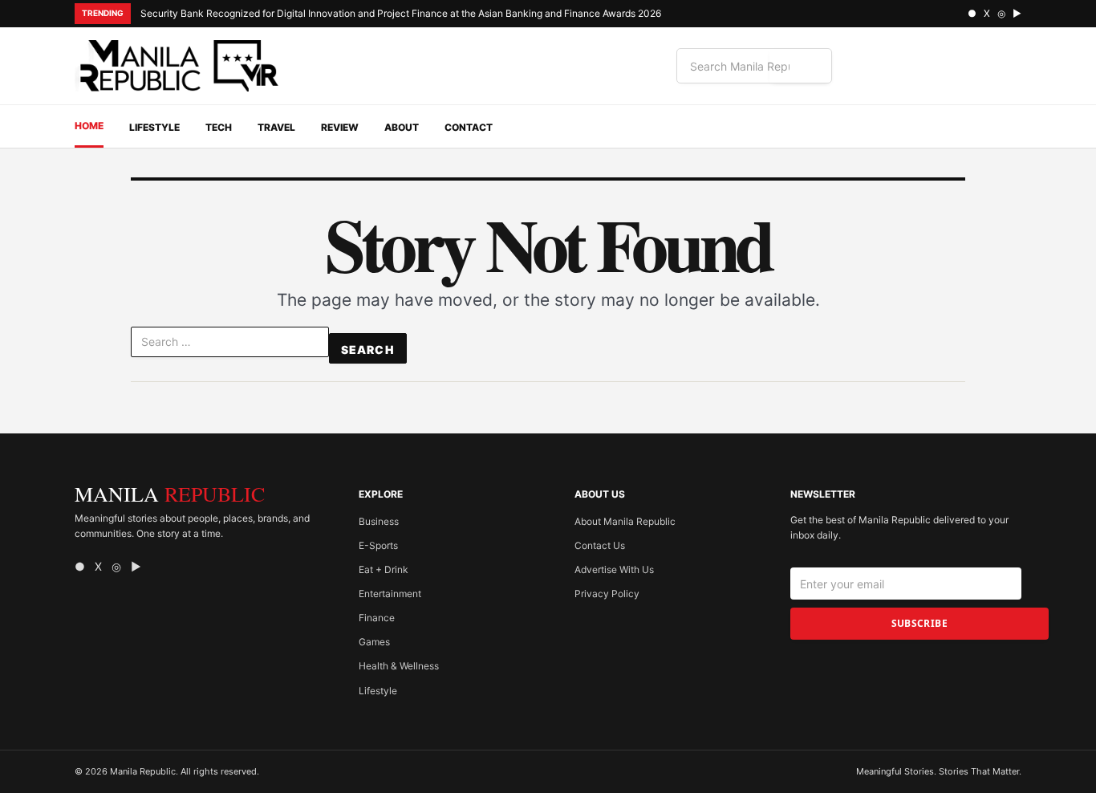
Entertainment (390, 594)
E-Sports (378, 545)
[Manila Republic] (179, 66)
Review (340, 127)
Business (379, 521)
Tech (218, 127)
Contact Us (599, 545)
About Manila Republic (625, 521)
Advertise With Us (614, 569)
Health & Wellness (399, 666)
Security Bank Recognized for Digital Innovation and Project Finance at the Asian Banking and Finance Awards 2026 (400, 13)
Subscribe (919, 623)
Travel (276, 127)
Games (374, 642)
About (401, 127)
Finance (377, 618)
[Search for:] (230, 345)
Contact (468, 127)
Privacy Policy (606, 594)
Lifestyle (154, 127)
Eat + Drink (383, 569)
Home (89, 126)
